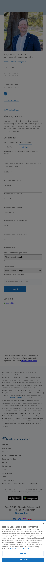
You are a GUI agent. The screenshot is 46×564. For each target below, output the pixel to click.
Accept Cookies (23, 560)
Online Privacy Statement (19, 549)
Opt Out (23, 553)
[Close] (43, 523)
